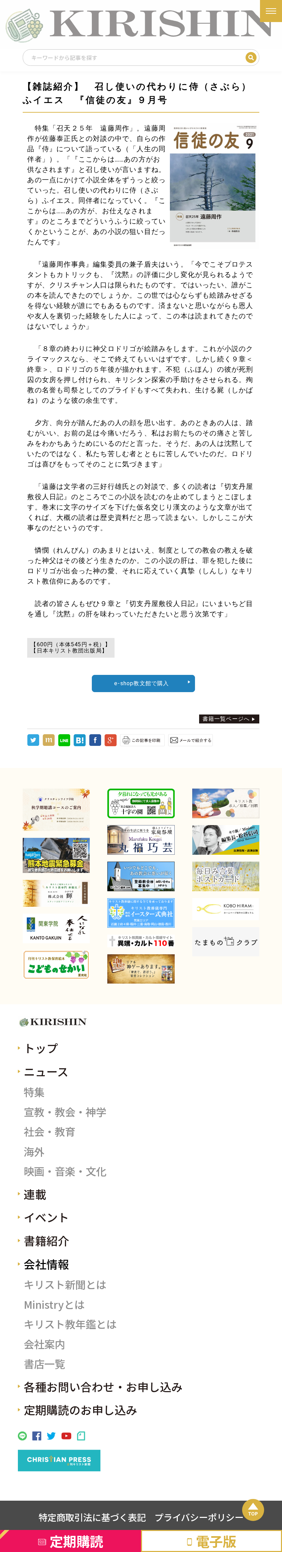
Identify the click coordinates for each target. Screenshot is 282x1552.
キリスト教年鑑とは (70, 1324)
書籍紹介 (46, 1240)
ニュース (46, 1071)
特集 (34, 1091)
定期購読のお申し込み (80, 1409)
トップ (41, 1048)
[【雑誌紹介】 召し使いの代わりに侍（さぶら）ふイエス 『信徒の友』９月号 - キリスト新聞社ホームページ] (80, 744)
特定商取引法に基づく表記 (92, 1517)
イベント (46, 1217)
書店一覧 (44, 1363)
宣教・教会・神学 (65, 1111)
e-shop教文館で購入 (141, 683)
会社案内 (44, 1343)
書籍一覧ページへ (226, 719)
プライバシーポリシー (198, 1517)
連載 (35, 1194)
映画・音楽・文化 (65, 1171)
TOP (253, 1513)
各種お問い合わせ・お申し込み (103, 1386)
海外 (34, 1151)
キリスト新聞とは (65, 1284)
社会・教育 (49, 1131)
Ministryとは (54, 1304)
